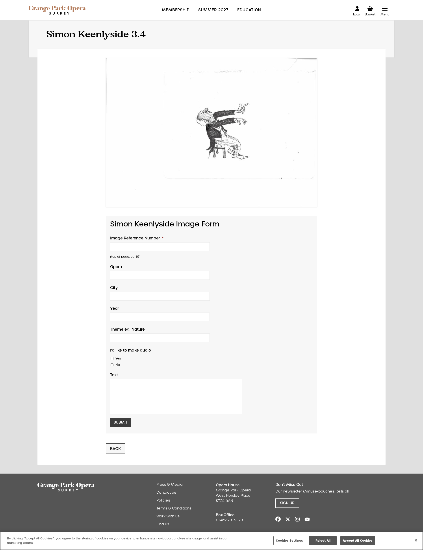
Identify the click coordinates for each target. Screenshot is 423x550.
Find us (162, 524)
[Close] (416, 540)
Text (114, 374)
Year (114, 308)
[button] (384, 10)
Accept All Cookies (358, 541)
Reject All (322, 541)
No (117, 365)
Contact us (166, 492)
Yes (118, 358)
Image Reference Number (137, 238)
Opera (116, 266)
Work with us (168, 516)
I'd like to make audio (130, 350)
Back (115, 448)
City (114, 287)
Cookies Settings (289, 541)
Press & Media (169, 484)
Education (249, 10)
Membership (175, 10)
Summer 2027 (213, 10)
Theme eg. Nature (127, 329)
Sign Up (287, 503)
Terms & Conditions (173, 508)
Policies (163, 500)
